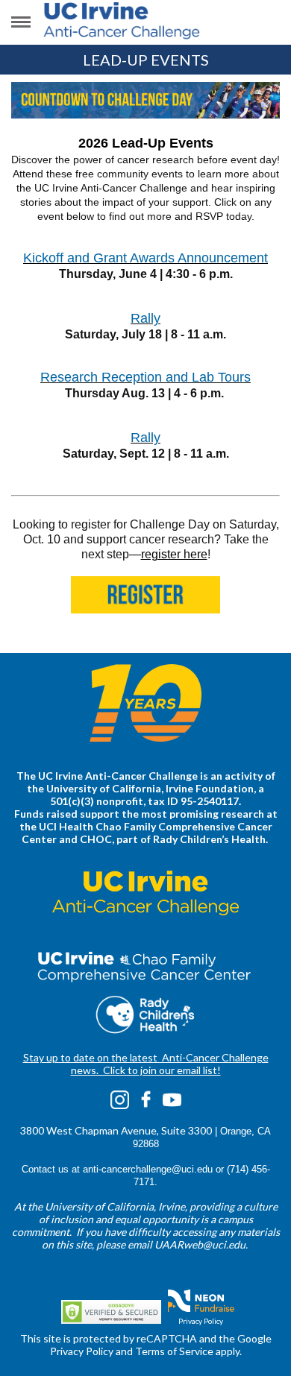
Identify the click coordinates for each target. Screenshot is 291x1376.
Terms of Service (174, 1351)
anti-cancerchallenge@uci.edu (148, 1169)
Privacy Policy (200, 1320)
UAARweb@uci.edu (199, 1244)
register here (174, 554)
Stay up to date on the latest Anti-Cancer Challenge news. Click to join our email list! (146, 1063)
